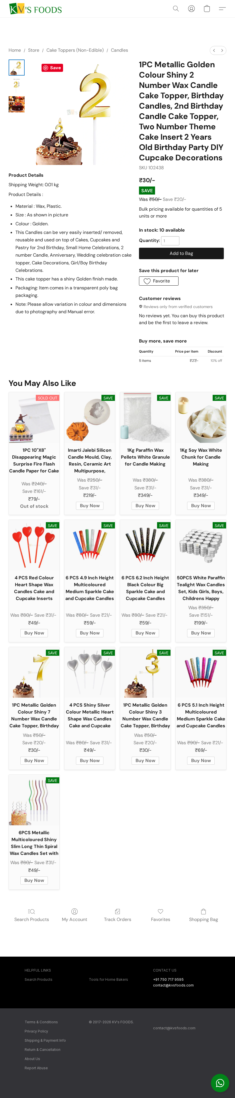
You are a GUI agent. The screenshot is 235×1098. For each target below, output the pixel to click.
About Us (32, 1059)
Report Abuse (36, 1068)
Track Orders (117, 919)
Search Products (31, 919)
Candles (119, 50)
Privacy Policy (36, 1031)
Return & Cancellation (42, 1049)
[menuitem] (214, 50)
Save (55, 67)
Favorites (160, 919)
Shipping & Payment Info (45, 1040)
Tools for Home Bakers (108, 979)
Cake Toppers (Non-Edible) (75, 50)
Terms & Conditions (41, 1022)
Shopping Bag (203, 919)
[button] (220, 1083)
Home (15, 50)
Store (33, 50)
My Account (74, 919)
